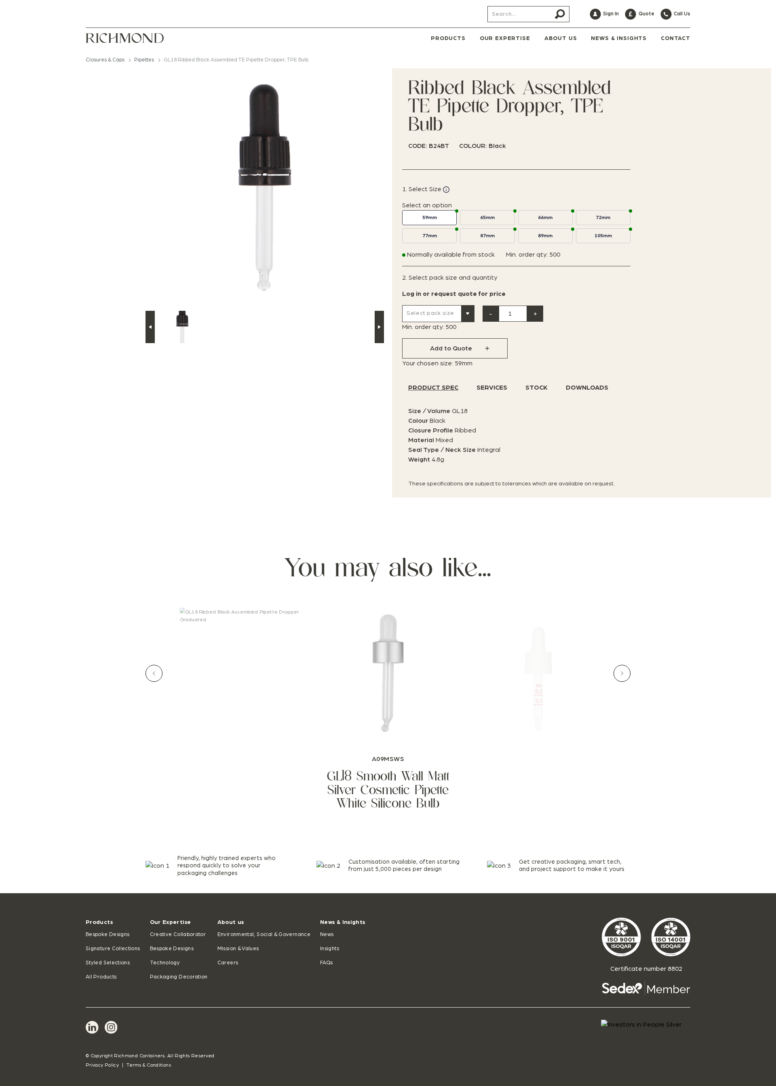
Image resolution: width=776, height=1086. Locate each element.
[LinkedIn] (92, 1027)
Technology (165, 963)
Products (99, 922)
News (326, 934)
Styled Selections (108, 963)
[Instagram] (111, 1027)
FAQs (326, 963)
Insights (329, 948)
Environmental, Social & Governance (263, 934)
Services (492, 387)
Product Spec (433, 387)
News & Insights (342, 922)
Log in (411, 294)
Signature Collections (113, 948)
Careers (227, 963)
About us (230, 922)
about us (560, 38)
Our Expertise (170, 922)
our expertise (505, 38)
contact (675, 38)
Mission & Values (238, 948)
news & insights (619, 38)
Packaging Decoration (179, 977)
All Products (101, 977)
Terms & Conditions (149, 1065)
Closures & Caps (105, 60)
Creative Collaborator (178, 934)
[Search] (559, 14)
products (448, 38)
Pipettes (144, 60)
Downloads (587, 387)
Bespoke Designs (107, 934)
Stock (536, 387)
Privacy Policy (102, 1065)
